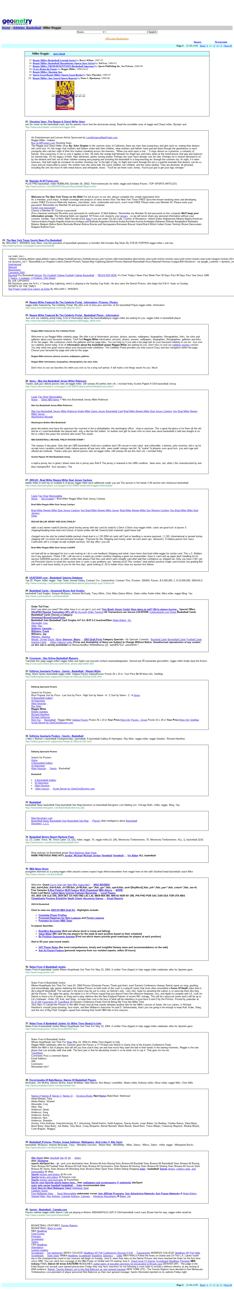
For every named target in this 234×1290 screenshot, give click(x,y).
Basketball (35, 802)
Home (6, 27)
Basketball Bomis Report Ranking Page (51, 837)
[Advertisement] (117, 9)
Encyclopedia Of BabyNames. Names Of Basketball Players (62, 1080)
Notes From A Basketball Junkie (47, 966)
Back (202, 45)
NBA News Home (38, 868)
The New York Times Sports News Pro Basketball (34, 240)
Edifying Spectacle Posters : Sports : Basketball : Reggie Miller (65, 671)
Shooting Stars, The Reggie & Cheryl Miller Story (57, 121)
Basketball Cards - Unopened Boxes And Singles (56, 590)
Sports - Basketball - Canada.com (48, 1209)
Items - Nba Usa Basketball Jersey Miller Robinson (57, 381)
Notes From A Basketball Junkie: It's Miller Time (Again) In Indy (65, 1023)
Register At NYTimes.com (43, 181)
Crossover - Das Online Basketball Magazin (53, 658)
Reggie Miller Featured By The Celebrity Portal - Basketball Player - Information (74, 315)
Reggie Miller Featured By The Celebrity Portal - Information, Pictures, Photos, (73, 302)
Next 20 (228, 45)
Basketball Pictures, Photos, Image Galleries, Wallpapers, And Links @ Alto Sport (75, 1142)
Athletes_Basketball (27, 27)
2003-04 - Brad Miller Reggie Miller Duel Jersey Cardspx (60, 480)
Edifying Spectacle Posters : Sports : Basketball (56, 736)
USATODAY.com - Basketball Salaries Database (55, 577)
